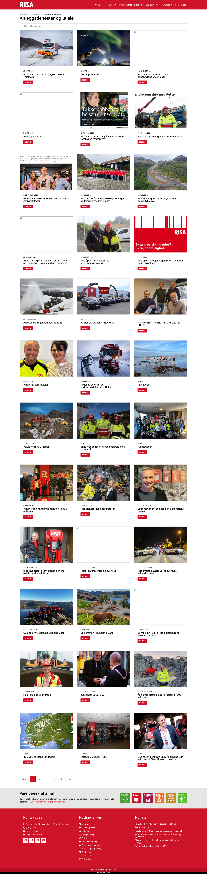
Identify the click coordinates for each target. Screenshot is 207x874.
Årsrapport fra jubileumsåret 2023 (42, 322)
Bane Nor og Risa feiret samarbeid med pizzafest (102, 448)
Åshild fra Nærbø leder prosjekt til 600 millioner (159, 696)
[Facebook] (25, 840)
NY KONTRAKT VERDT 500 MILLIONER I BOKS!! (160, 323)
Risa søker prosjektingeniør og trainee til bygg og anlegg (160, 261)
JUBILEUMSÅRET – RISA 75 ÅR (97, 322)
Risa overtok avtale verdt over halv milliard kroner (157, 572)
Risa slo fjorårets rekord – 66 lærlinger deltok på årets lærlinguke (102, 199)
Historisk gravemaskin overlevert (99, 570)
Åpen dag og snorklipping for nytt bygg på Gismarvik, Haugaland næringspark (45, 261)
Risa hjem (30, 14)
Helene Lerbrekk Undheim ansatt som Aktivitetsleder (45, 199)
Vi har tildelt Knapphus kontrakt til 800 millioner (45, 510)
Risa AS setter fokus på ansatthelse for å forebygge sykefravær (103, 137)
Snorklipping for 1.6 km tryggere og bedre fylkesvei (157, 199)
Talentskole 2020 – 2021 (94, 756)
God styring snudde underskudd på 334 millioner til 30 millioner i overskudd (160, 758)
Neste (70, 779)
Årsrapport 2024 (32, 136)
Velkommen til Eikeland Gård (96, 632)
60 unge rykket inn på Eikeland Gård (44, 632)
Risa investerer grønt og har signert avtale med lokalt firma (43, 572)
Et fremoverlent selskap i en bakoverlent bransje (161, 510)
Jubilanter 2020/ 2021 (93, 694)
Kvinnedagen (145, 446)
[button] (110, 5)
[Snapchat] (37, 840)
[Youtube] (43, 840)
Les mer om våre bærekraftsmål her (48, 802)
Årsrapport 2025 (89, 74)
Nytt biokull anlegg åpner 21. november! (160, 136)
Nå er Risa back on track (37, 694)
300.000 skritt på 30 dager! (39, 756)
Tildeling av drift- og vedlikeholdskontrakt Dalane (96, 386)
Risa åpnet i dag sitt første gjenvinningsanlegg (95, 261)
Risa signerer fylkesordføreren (97, 508)
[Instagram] (31, 840)
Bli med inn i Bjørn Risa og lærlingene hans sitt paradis (158, 634)
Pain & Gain (144, 384)
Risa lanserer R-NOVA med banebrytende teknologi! (153, 75)
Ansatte (38, 14)
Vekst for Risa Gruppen (36, 446)
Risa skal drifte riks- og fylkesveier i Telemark (43, 75)
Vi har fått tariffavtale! (35, 384)
